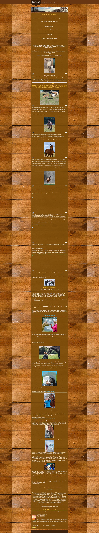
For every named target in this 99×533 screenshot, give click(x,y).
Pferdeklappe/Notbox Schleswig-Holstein (36, 2)
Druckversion (34, 531)
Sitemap (36, 531)
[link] (49, 315)
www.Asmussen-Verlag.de (48, 516)
